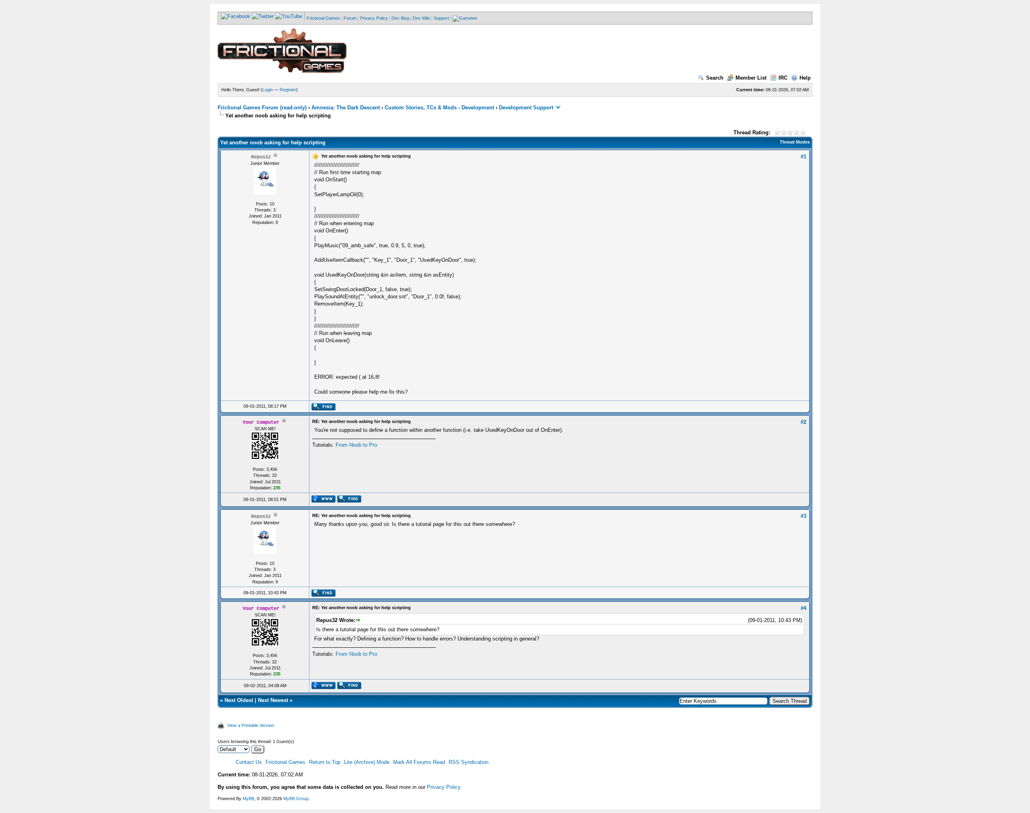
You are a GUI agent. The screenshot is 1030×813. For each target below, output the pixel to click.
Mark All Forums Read (419, 762)
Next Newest (273, 700)
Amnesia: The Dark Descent (345, 108)
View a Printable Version (250, 725)
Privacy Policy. (444, 787)
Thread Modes (795, 142)
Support (441, 18)
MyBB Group (296, 798)
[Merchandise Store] (465, 18)
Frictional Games (323, 18)
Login (267, 89)
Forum (350, 18)
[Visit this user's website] (323, 501)
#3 (803, 516)
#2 (803, 422)
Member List (750, 78)
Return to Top (324, 762)
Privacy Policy (374, 18)
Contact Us (249, 762)
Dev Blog (400, 18)
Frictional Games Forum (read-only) (262, 108)
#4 (803, 608)
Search (714, 78)
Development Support (526, 108)
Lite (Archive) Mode (366, 762)
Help (805, 78)
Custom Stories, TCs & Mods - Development (439, 108)
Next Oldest (239, 700)
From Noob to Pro (356, 445)
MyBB (248, 798)
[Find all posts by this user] (323, 408)
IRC (783, 78)
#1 (803, 157)
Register (288, 89)
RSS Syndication (468, 762)
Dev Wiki (421, 18)
